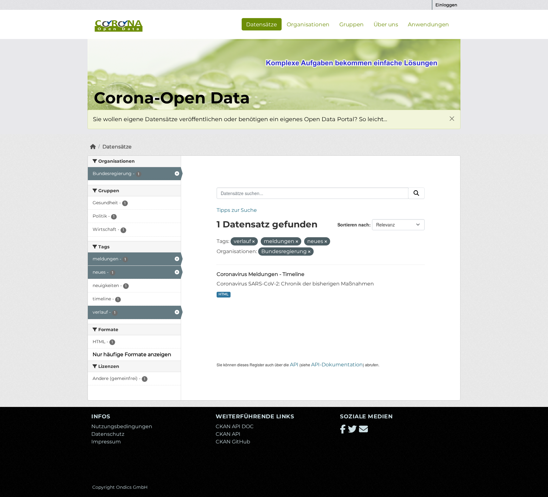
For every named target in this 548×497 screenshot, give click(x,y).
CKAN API (228, 434)
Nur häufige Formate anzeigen (132, 354)
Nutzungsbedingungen (121, 426)
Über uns (386, 24)
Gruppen (351, 24)
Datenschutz (107, 434)
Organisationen (308, 24)
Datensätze (261, 24)
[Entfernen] (253, 241)
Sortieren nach (353, 224)
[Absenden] (416, 193)
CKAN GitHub (233, 442)
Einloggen (446, 4)
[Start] (93, 147)
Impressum (106, 442)
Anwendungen (428, 24)
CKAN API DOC (235, 426)
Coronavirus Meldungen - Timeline (260, 274)
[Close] (451, 118)
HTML (223, 294)
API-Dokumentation (337, 365)
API (294, 365)
